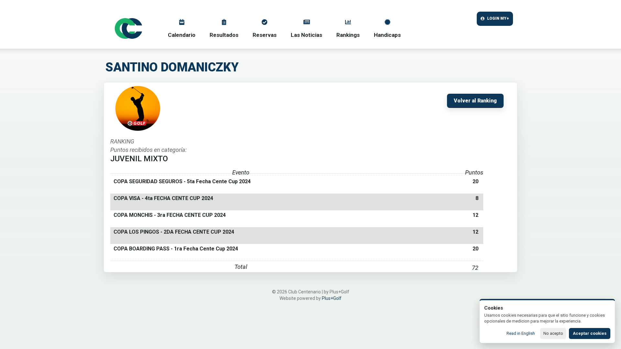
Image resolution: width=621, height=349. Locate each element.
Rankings (348, 35)
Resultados (224, 35)
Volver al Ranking (475, 101)
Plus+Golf (332, 298)
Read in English (521, 333)
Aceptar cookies (589, 333)
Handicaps (387, 35)
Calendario (181, 35)
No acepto (553, 333)
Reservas (265, 35)
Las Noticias (306, 35)
